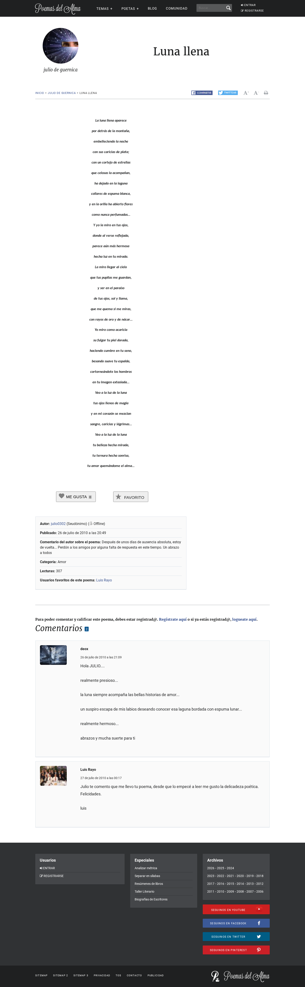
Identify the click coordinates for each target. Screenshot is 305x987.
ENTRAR (250, 5)
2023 (210, 875)
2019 (250, 875)
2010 (220, 891)
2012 (259, 883)
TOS (118, 975)
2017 (210, 883)
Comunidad (177, 8)
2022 (220, 875)
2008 (240, 891)
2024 (230, 868)
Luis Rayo (104, 580)
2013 (250, 883)
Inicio (39, 93)
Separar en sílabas (147, 875)
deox (84, 649)
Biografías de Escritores (151, 899)
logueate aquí (244, 619)
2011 (210, 891)
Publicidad (156, 975)
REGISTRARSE (254, 10)
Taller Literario (144, 891)
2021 (230, 875)
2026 (210, 868)
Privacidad (102, 975)
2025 (220, 868)
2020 (240, 875)
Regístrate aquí (173, 619)
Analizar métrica (146, 868)
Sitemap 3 (80, 975)
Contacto (134, 975)
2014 (240, 883)
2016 (220, 883)
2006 (259, 891)
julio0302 (58, 524)
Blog (152, 8)
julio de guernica (62, 93)
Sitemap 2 (60, 975)
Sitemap (41, 975)
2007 (250, 891)
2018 (259, 875)
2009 (230, 891)
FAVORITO (133, 497)
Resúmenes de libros (149, 883)
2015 (230, 883)
